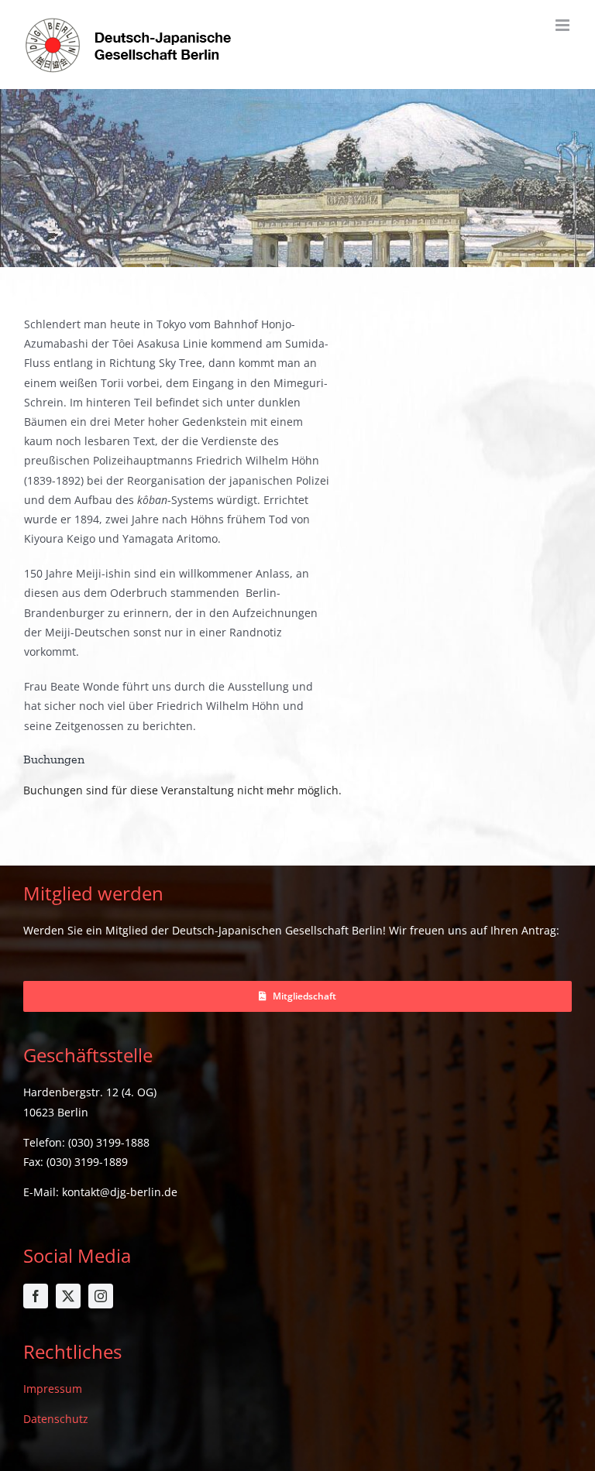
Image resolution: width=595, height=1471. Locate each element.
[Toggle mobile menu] (563, 25)
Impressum (52, 1388)
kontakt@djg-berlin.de (119, 1192)
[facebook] (35, 1296)
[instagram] (100, 1296)
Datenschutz (55, 1418)
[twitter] (68, 1296)
